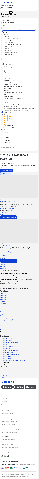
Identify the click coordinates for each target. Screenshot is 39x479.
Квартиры (3, 314)
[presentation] (18, 22)
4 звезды (3, 295)
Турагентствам (5, 442)
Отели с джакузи (5, 358)
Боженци (3, 268)
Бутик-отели (4, 330)
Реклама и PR (5, 453)
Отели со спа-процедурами (9, 342)
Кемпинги (3, 322)
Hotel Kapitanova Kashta (8, 201)
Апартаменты (4, 312)
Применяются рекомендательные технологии (15, 476)
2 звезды (3, 299)
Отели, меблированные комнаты (11, 306)
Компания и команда (7, 396)
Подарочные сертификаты (9, 432)
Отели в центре (5, 375)
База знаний (5, 410)
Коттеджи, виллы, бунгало (9, 320)
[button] (19, 7)
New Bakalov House (6, 246)
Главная (2, 264)
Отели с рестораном (7, 340)
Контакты (4, 398)
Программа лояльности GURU (10, 430)
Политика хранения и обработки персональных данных (17, 474)
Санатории (3, 326)
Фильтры (5, 14)
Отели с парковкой (6, 338)
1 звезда (2, 301)
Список (2, 16)
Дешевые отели (5, 371)
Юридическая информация (9, 421)
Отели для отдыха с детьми (9, 350)
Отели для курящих (6, 352)
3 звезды (3, 297)
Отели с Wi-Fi (4, 344)
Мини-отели (4, 310)
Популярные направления (9, 419)
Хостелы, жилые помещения (9, 308)
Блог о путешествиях (7, 416)
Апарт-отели (4, 316)
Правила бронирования (8, 424)
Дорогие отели (5, 369)
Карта (7, 16)
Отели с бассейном (6, 346)
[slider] (3, 31)
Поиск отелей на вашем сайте (10, 447)
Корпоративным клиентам (9, 444)
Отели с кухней (5, 348)
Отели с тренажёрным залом (9, 354)
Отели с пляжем (5, 356)
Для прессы (4, 404)
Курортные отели (6, 328)
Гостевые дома (5, 318)
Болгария (3, 266)
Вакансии (4, 401)
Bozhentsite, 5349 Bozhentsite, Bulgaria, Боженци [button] (16, 204)
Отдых (2, 377)
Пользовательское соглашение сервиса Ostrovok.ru (16, 427)
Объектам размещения (8, 439)
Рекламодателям (6, 450)
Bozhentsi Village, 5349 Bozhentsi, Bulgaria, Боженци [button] (17, 248)
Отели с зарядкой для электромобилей (13, 360)
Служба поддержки (7, 413)
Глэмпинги (3, 324)
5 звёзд (2, 293)
